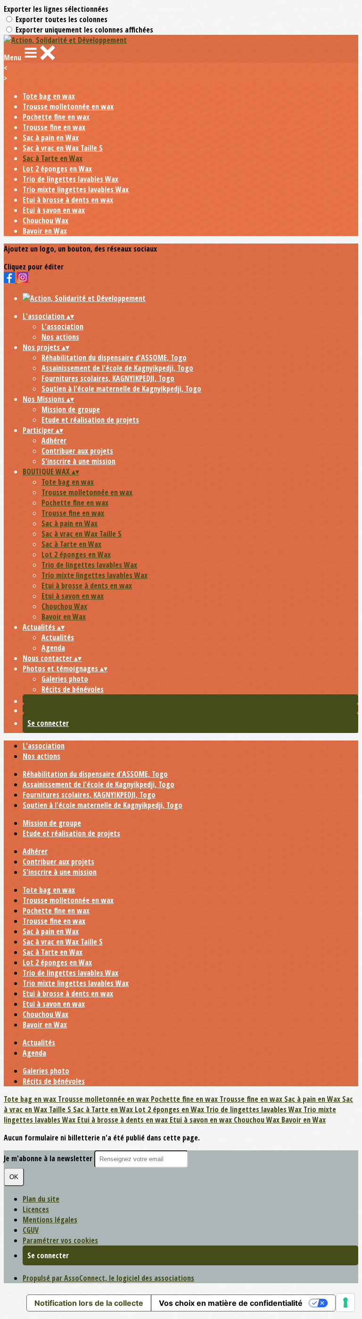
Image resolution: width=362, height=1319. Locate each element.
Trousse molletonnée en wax (68, 106)
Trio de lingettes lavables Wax (70, 179)
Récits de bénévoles (72, 689)
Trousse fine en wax (54, 127)
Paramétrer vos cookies (60, 1240)
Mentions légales (50, 1219)
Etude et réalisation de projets (90, 420)
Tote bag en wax (49, 96)
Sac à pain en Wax (51, 137)
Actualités (57, 637)
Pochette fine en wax (56, 117)
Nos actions (60, 337)
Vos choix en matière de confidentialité (231, 1303)
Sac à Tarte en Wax (52, 158)
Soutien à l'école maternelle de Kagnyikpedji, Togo (121, 388)
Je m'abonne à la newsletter (49, 1158)
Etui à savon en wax (54, 210)
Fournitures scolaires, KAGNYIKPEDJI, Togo (107, 378)
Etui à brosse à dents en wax (68, 200)
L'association (62, 326)
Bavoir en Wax (45, 231)
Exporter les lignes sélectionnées (56, 9)
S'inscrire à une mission (78, 461)
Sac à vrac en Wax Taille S (63, 148)
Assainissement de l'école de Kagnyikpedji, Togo (117, 368)
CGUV (31, 1230)
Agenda (53, 648)
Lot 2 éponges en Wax (57, 168)
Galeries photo (64, 679)
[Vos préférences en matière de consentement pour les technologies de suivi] (345, 1302)
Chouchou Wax (45, 220)
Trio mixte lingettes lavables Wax (76, 189)
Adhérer (53, 440)
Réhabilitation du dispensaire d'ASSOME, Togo (114, 357)
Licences (36, 1209)
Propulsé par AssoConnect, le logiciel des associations (108, 1278)
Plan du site (41, 1199)
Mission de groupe (70, 409)
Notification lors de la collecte (88, 1303)
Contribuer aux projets (77, 451)
